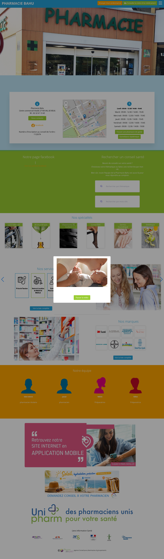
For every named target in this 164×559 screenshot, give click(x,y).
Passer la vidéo (82, 297)
